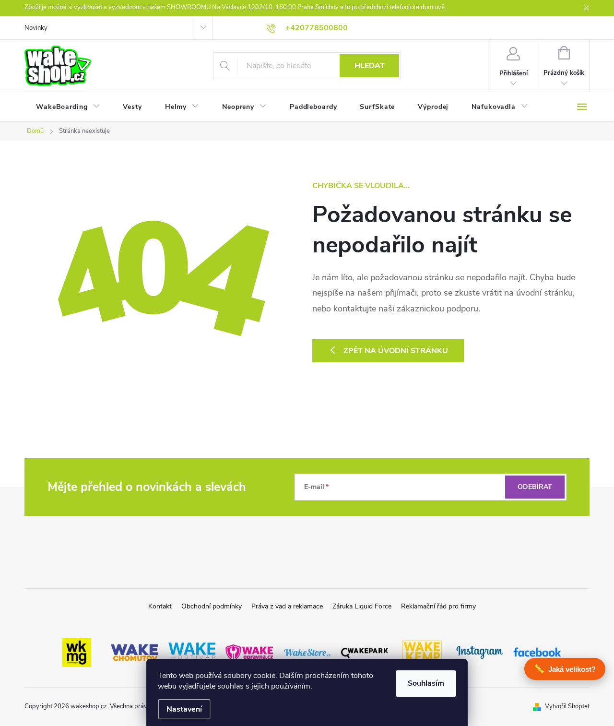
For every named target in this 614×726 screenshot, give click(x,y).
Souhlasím (426, 683)
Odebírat (535, 486)
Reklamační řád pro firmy (438, 606)
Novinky (35, 28)
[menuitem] (67, 107)
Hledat (369, 65)
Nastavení (184, 709)
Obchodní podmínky (211, 606)
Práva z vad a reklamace (287, 606)
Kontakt (160, 606)
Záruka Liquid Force (361, 606)
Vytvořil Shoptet (567, 706)
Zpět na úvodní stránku (395, 350)
